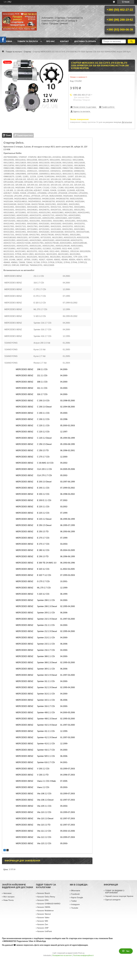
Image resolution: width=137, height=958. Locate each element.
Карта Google (77, 897)
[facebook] (4, 850)
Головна (7, 41)
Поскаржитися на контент (62, 955)
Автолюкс (7, 893)
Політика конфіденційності (83, 955)
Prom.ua (81, 953)
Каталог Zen (42, 924)
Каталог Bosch (43, 893)
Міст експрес (9, 897)
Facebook (75, 894)
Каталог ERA (42, 900)
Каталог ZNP (42, 928)
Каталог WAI (42, 921)
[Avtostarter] (19, 21)
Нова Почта (8, 900)
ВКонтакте (75, 890)
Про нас (50, 41)
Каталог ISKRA (43, 907)
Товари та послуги (27, 41)
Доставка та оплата (85, 41)
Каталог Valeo (43, 917)
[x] (7, 850)
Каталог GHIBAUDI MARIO (48, 904)
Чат (128, 951)
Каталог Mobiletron (45, 910)
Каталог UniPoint (44, 931)
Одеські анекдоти (112, 900)
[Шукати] (131, 41)
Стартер (27, 52)
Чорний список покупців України (119, 896)
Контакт (64, 41)
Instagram (75, 904)
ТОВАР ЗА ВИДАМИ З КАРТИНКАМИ (114, 891)
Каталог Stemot (44, 914)
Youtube (74, 908)
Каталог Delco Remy (46, 897)
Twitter (74, 901)
